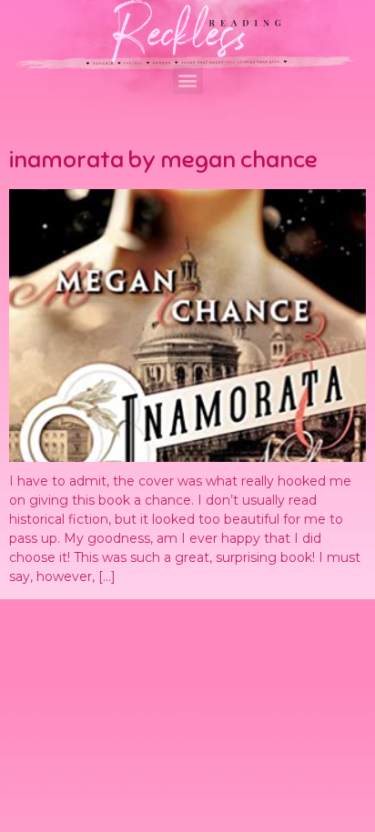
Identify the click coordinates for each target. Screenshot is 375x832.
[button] (188, 80)
